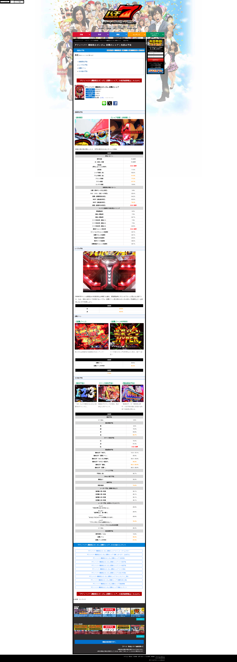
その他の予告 (83, 71)
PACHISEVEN (162, 658)
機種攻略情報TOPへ (109, 642)
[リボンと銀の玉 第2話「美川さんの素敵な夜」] (117, 608)
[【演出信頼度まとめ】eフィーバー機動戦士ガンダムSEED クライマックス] (89, 626)
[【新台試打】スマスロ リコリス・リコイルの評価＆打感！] (89, 608)
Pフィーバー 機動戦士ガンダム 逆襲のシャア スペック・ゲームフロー (109, 551)
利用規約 (153, 656)
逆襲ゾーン (82, 68)
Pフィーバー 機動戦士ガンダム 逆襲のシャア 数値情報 (109, 584)
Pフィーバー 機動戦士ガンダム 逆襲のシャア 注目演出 (109, 558)
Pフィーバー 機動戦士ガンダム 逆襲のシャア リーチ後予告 (109, 565)
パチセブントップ (79, 40)
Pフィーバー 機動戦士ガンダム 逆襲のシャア (110, 40)
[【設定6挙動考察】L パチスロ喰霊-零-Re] (131, 626)
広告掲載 (135, 656)
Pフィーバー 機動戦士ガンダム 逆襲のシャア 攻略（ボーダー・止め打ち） (109, 554)
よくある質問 (147, 656)
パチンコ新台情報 (155, 67)
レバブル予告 (83, 65)
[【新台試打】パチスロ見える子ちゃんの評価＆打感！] (74, 608)
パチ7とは (125, 656)
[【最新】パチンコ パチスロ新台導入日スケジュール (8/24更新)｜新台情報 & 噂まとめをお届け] (103, 608)
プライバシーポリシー (160, 656)
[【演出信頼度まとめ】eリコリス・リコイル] (117, 626)
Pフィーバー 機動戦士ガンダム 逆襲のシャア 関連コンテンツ (109, 587)
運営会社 (130, 656)
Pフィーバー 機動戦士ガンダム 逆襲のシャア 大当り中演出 (109, 573)
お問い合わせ (140, 656)
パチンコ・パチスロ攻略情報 (91, 40)
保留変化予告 (83, 62)
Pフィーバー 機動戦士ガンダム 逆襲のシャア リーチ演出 (108, 569)
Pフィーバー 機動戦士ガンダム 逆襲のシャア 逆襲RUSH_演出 (109, 580)
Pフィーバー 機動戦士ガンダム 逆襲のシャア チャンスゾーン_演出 (108, 576)
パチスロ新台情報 (155, 65)
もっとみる (139, 619)
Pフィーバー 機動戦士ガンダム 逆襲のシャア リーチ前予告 (109, 562)
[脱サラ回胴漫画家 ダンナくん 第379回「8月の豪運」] (131, 608)
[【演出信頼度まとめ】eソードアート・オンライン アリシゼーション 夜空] (74, 626)
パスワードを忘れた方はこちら (155, 63)
